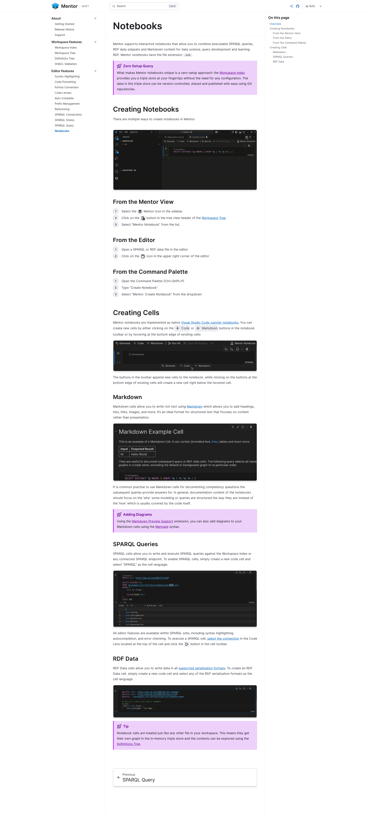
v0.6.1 (85, 6)
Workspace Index (232, 73)
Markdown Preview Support (152, 521)
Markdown (194, 406)
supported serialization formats (202, 668)
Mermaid (161, 527)
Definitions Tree (128, 744)
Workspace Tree (214, 218)
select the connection (223, 638)
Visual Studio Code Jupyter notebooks (209, 322)
